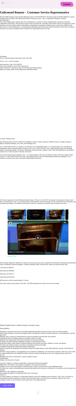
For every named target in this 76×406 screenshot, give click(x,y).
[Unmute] (11, 219)
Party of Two (18, 223)
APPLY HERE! (7, 385)
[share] (64, 222)
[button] (35, 5)
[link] (10, 223)
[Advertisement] (38, 85)
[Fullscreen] (25, 219)
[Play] (9, 219)
